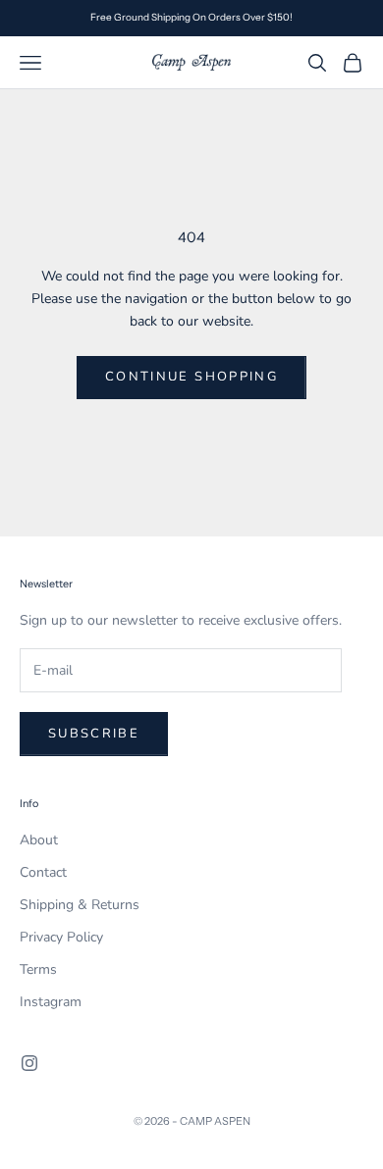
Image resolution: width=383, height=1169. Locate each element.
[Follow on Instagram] (29, 1063)
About (39, 840)
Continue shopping (191, 376)
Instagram (51, 1001)
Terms (38, 969)
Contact (43, 872)
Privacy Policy (61, 937)
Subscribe (93, 733)
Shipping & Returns (79, 904)
